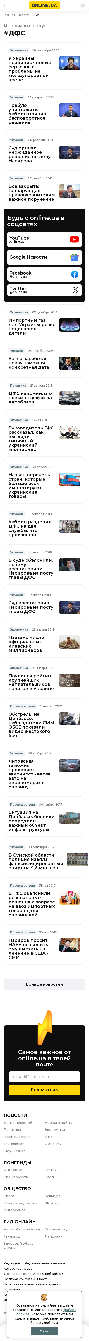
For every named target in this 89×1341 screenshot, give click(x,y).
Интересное (15, 1210)
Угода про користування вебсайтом (33, 1273)
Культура (53, 1196)
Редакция (12, 1263)
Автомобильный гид (22, 1229)
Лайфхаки (54, 1236)
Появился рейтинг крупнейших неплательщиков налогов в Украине (31, 682)
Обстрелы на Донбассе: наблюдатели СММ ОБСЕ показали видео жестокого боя (31, 725)
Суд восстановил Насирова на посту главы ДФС (31, 607)
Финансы (53, 1144)
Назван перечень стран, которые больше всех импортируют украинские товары (29, 485)
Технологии (14, 1144)
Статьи (51, 1170)
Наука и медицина (20, 1203)
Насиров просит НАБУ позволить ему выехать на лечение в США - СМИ (28, 949)
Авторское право (18, 1268)
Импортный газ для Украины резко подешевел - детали (32, 327)
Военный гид (57, 1229)
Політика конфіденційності (25, 1279)
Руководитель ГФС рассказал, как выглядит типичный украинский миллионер (31, 438)
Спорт (9, 1196)
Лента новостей (18, 1123)
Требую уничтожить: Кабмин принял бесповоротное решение (27, 114)
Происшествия (17, 1137)
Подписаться (45, 1089)
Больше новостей (44, 984)
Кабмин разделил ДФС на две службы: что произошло (30, 528)
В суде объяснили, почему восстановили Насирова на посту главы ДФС (31, 569)
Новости (15, 1115)
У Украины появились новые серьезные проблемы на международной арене (30, 69)
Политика (18, 385)
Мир (49, 1137)
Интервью (13, 1170)
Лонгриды (17, 1162)
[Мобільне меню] (82, 5)
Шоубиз (52, 1203)
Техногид (12, 1236)
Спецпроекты (16, 1177)
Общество (17, 1188)
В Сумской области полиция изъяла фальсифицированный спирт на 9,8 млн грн (36, 861)
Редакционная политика (45, 1263)
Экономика (19, 50)
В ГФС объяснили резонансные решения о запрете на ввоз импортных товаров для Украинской (32, 904)
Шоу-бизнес (14, 1151)
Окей (44, 1331)
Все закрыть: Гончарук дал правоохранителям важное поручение (32, 193)
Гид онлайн (20, 1221)
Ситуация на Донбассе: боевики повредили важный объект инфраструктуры (32, 821)
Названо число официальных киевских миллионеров (26, 644)
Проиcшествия (22, 706)
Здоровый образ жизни (18, 1245)
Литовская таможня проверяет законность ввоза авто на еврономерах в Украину (30, 774)
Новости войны (58, 1123)
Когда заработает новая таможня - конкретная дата (29, 363)
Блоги (50, 1177)
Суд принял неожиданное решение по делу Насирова (30, 154)
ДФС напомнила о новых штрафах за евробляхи (30, 398)
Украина (17, 97)
